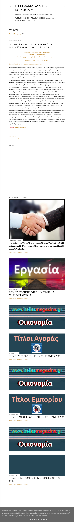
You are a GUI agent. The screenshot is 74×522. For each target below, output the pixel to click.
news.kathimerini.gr (19, 138)
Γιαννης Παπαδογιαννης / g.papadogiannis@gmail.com (25, 64)
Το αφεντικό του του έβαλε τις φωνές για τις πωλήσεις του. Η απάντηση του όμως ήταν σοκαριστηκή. (36, 245)
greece (42, 18)
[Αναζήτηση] (63, 5)
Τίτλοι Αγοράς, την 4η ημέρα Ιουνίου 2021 (34, 356)
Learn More (33, 520)
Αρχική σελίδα (20, 21)
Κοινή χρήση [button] (12, 136)
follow (34, 18)
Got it (44, 520)
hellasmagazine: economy (31, 7)
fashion (26, 18)
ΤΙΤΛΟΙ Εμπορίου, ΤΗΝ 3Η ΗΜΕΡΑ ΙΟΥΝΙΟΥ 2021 (36, 416)
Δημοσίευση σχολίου (22, 252)
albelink (18, 18)
